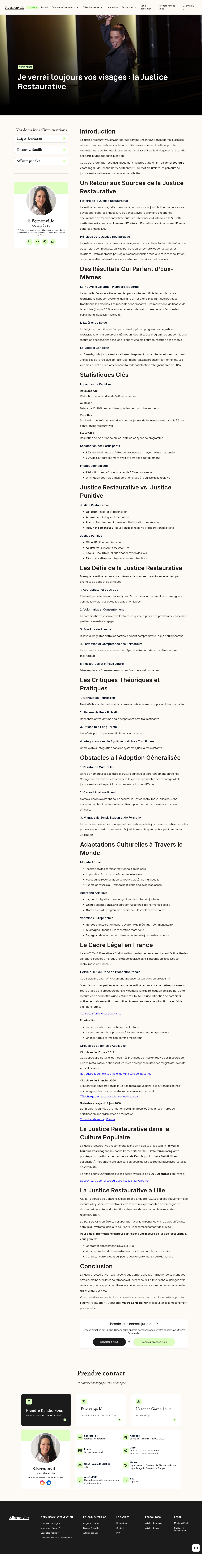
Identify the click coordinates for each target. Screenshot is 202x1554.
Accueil (44, 7)
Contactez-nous (109, 1341)
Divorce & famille (91, 1528)
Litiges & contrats (91, 1523)
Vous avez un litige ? (50, 1523)
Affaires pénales (90, 1533)
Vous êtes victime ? (50, 1533)
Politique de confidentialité (180, 1529)
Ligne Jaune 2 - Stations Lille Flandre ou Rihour (153, 1465)
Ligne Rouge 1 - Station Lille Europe (147, 1468)
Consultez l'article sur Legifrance (101, 1013)
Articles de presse (153, 1523)
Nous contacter (146, 7)
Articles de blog (152, 1528)
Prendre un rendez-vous (154, 1342)
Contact (120, 1528)
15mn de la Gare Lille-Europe (144, 1453)
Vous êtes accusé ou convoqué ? (56, 1537)
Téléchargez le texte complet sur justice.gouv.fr (110, 1096)
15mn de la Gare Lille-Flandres (145, 1450)
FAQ (118, 1533)
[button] (65, 7)
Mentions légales (182, 1523)
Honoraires (112, 7)
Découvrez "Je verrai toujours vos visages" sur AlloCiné (114, 1180)
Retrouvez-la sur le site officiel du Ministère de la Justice (115, 1073)
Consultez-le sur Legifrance (97, 1119)
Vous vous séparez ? (50, 1528)
